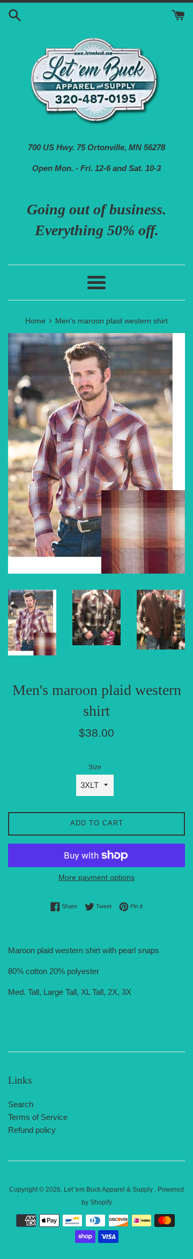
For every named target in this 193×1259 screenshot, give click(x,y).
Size (94, 767)
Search (20, 1104)
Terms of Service (38, 1117)
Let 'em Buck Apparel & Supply (109, 1189)
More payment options (96, 877)
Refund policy (32, 1129)
